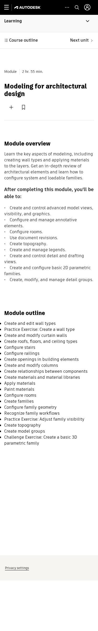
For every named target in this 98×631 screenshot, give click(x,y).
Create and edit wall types (30, 323)
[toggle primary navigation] (9, 7)
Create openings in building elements (41, 359)
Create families (19, 401)
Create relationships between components (46, 371)
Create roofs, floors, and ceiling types (40, 341)
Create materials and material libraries (42, 377)
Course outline (23, 40)
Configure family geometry (30, 407)
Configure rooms (20, 395)
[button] (49, 23)
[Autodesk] (28, 7)
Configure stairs (19, 347)
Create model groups (24, 431)
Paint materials (19, 389)
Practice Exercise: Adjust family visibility (44, 419)
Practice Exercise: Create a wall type (39, 329)
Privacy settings (17, 568)
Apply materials (19, 383)
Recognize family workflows (32, 413)
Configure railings (21, 353)
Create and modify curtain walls (35, 335)
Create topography (22, 425)
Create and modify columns (31, 365)
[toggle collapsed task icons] (67, 7)
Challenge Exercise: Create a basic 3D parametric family (40, 440)
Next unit (79, 40)
